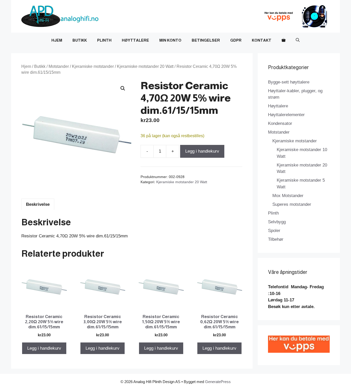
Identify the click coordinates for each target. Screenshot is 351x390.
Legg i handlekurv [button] (44, 348)
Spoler (274, 230)
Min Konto (170, 40)
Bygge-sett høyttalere (288, 82)
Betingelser (206, 40)
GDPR (236, 40)
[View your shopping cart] (283, 40)
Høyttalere (135, 40)
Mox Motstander (287, 195)
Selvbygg (277, 221)
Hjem (56, 40)
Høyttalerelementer (286, 114)
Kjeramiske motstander (93, 66)
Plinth (104, 40)
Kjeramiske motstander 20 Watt (145, 66)
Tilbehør (275, 239)
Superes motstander (291, 204)
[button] (298, 40)
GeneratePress (218, 381)
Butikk (79, 40)
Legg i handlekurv (202, 151)
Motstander (59, 66)
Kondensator (280, 123)
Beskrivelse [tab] (38, 204)
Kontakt (261, 40)
